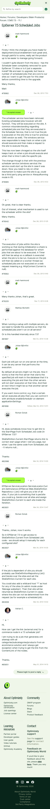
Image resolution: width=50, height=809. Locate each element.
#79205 (5, 301)
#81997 (5, 339)
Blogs (29, 708)
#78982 (5, 93)
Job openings (10, 710)
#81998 (5, 406)
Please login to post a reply (30, 672)
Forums (11, 17)
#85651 (5, 664)
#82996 (5, 461)
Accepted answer (13, 112)
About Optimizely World (25, 791)
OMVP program (34, 702)
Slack (29, 711)
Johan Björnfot (21, 100)
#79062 (5, 274)
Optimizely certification (9, 706)
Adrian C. (19, 608)
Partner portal (10, 734)
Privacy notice (25, 794)
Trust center (25, 799)
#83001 (5, 507)
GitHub (7, 746)
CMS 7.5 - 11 (14, 20)
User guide (8, 740)
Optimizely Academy (13, 749)
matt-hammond (22, 34)
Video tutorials (10, 743)
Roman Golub (21, 413)
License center (10, 713)
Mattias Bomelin (22, 308)
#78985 (5, 182)
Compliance (25, 802)
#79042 (5, 221)
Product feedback (35, 714)
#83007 (5, 548)
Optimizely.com (10, 702)
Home (3, 17)
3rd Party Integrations (25, 804)
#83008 (5, 602)
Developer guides (11, 737)
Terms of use (25, 797)
